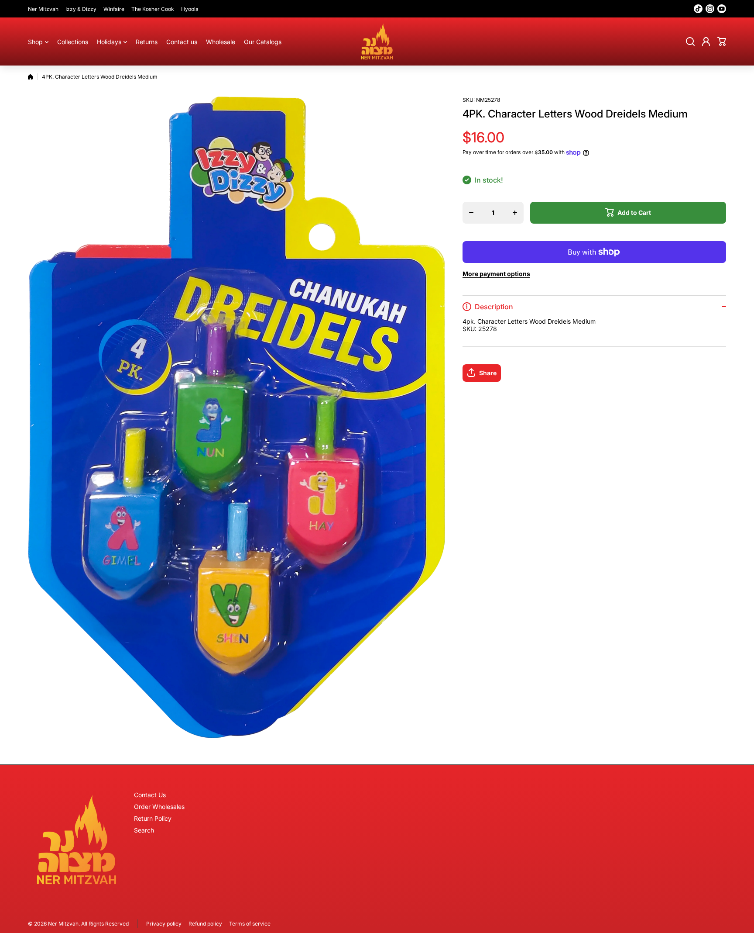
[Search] (690, 41)
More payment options (496, 273)
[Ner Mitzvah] (377, 41)
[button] (721, 41)
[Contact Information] (76, 839)
